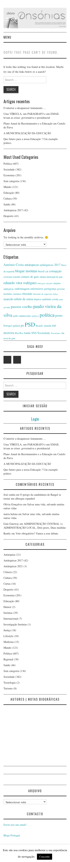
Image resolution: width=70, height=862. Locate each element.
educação (41, 283)
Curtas (7, 583)
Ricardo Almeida (43, 325)
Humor (7, 607)
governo (61, 289)
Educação (9, 193)
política (47, 314)
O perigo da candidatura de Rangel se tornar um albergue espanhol (32, 496)
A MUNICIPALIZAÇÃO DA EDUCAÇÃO (27, 133)
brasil (41, 271)
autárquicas (31, 264)
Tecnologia (10, 682)
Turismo (8, 688)
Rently (7, 533)
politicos (35, 316)
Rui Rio (19, 333)
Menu (7, 37)
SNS (34, 333)
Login (35, 419)
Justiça (7, 630)
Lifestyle (8, 636)
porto (59, 315)
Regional (8, 659)
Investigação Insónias (15, 624)
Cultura (8, 198)
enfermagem (22, 289)
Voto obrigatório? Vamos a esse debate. (37, 533)
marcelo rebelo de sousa (18, 299)
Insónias (8, 613)
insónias (17, 294)
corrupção (55, 271)
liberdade (27, 294)
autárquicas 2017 (50, 265)
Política (8, 163)
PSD (30, 324)
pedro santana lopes (22, 315)
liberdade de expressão (42, 294)
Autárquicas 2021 (13, 566)
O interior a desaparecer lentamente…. (25, 108)
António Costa (14, 264)
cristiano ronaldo (12, 276)
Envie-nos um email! (15, 825)
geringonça (50, 289)
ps (22, 325)
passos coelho (21, 306)
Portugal (8, 325)
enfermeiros (36, 289)
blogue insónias (26, 270)
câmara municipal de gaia (50, 276)
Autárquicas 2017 (13, 210)
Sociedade (9, 169)
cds (46, 271)
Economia (9, 175)
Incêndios (8, 293)
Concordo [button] (44, 856)
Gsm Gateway (11, 524)
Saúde (7, 204)
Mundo (7, 187)
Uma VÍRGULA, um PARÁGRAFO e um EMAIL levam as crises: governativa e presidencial (31, 115)
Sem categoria (11, 181)
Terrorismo (55, 333)
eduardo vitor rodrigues (20, 282)
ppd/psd (16, 325)
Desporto (8, 216)
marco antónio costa (46, 299)
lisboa (55, 294)
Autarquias (9, 554)
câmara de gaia (30, 276)
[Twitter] (7, 360)
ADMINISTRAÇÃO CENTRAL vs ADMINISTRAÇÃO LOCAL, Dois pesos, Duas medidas (35, 525)
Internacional (11, 618)
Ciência (8, 572)
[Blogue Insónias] (35, 17)
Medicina (9, 642)
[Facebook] (17, 360)
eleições (49, 283)
